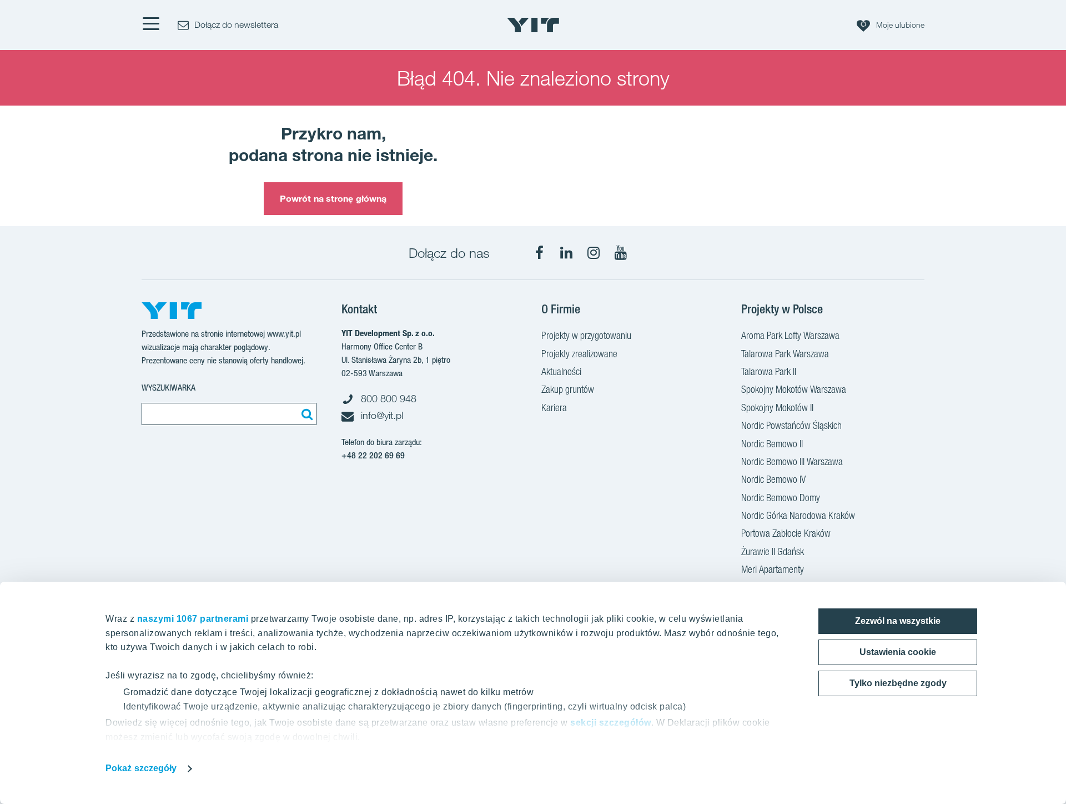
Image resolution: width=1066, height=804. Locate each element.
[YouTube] (621, 253)
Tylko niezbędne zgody (898, 683)
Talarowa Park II (768, 371)
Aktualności (561, 371)
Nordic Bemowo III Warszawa (792, 461)
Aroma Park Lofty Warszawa (790, 335)
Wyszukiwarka (168, 387)
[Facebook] (539, 253)
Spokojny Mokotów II (777, 407)
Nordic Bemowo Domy (780, 497)
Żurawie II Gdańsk (772, 551)
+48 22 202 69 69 (373, 455)
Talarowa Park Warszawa (785, 353)
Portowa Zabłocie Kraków (786, 533)
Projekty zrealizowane (579, 353)
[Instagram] (593, 253)
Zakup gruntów (567, 389)
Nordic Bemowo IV (773, 479)
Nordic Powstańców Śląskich (791, 425)
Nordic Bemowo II (772, 444)
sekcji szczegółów (610, 722)
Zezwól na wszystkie (898, 621)
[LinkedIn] (566, 253)
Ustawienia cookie (897, 652)
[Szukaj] (305, 414)
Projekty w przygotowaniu (586, 335)
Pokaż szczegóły (141, 768)
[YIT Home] (533, 25)
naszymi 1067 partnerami (193, 618)
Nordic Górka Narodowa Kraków (798, 515)
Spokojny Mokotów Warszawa (793, 389)
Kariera (554, 407)
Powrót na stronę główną (333, 198)
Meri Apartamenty (772, 569)
